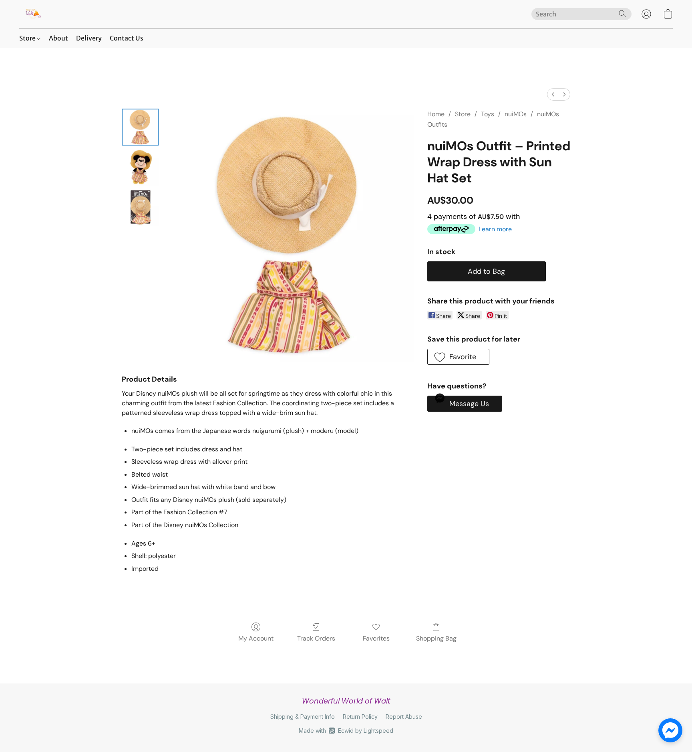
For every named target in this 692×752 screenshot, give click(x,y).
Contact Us (126, 38)
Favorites (376, 638)
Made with (346, 730)
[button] (32, 14)
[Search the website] (622, 13)
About (58, 38)
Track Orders (316, 638)
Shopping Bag (436, 638)
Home (436, 114)
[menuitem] (553, 94)
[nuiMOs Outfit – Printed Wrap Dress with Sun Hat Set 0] (140, 127)
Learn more (495, 229)
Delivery (89, 38)
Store (28, 38)
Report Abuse (404, 716)
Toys (487, 114)
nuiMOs (516, 114)
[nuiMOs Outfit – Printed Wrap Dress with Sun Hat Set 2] (140, 207)
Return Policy (360, 716)
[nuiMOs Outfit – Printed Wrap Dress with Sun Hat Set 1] (140, 167)
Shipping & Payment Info (302, 716)
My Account (256, 638)
